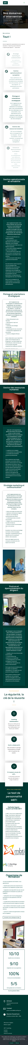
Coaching (6, 1031)
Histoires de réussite (8, 1033)
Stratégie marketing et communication (16, 56)
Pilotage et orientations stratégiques (16, 98)
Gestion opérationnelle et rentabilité (16, 73)
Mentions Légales (7, 1024)
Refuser (17, 1042)
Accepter (12, 1042)
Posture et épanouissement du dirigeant (16, 149)
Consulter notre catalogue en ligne (12, 917)
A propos (6, 1030)
